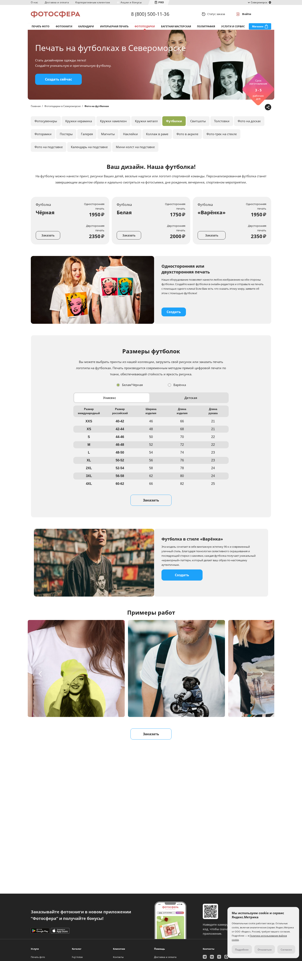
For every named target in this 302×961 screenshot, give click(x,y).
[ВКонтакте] (248, 107)
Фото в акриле (187, 134)
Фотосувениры (46, 121)
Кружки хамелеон (113, 121)
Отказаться (265, 949)
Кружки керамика (78, 121)
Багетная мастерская (176, 26)
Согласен (286, 949)
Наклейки (130, 134)
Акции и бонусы (131, 2)
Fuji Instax (77, 957)
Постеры (66, 134)
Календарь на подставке (89, 147)
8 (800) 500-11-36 (150, 14)
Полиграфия (206, 26)
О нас (34, 2)
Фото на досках (249, 121)
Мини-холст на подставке (135, 147)
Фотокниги (64, 26)
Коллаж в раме (157, 134)
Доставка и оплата (57, 2)
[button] (40, 674)
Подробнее (242, 949)
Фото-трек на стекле (221, 134)
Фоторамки (43, 134)
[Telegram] (235, 107)
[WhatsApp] (242, 107)
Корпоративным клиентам (92, 2)
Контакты (118, 957)
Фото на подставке (49, 147)
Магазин (257, 26)
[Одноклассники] (254, 107)
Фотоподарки (145, 26)
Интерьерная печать (114, 26)
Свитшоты (198, 121)
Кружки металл (146, 121)
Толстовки (221, 121)
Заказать (47, 235)
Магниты (108, 134)
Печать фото (41, 26)
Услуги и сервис (233, 26)
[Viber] (261, 107)
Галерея (87, 134)
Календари (86, 26)
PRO (161, 2)
